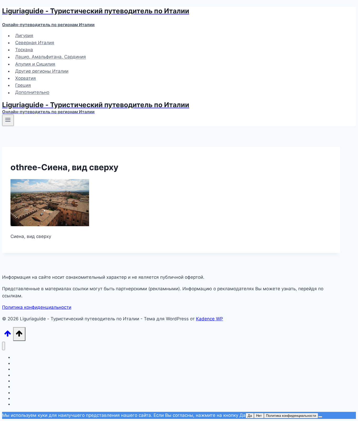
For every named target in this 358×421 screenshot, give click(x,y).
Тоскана (24, 49)
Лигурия (24, 35)
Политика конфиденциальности (36, 307)
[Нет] (320, 417)
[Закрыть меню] (3, 346)
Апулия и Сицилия (35, 64)
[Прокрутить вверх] (7, 335)
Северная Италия (34, 42)
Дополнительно (32, 92)
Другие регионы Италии (41, 71)
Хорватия (25, 78)
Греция (23, 85)
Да (250, 416)
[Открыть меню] (8, 120)
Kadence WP (209, 318)
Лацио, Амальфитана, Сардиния (50, 57)
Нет (259, 416)
